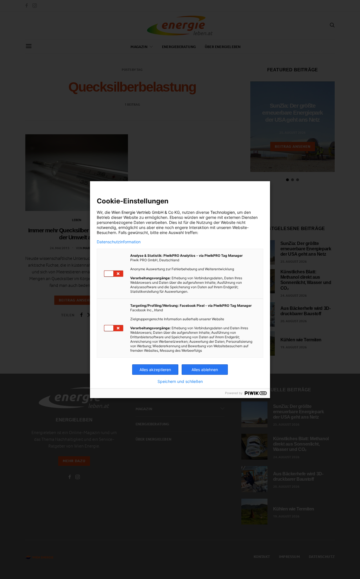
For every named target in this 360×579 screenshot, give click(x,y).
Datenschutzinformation (119, 242)
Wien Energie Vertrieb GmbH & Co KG (145, 212)
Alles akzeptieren (155, 369)
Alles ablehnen (205, 369)
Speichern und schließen (180, 381)
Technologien (222, 212)
